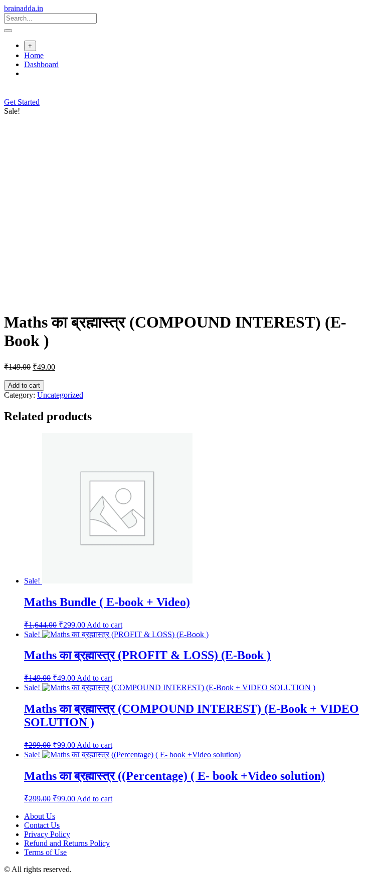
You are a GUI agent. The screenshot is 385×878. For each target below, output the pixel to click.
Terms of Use (45, 852)
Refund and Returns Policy (67, 843)
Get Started (22, 102)
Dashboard (41, 64)
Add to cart (24, 385)
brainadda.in (23, 8)
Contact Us (42, 825)
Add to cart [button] (104, 625)
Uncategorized (60, 395)
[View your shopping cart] (9, 93)
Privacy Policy (47, 834)
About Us (39, 816)
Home (34, 55)
